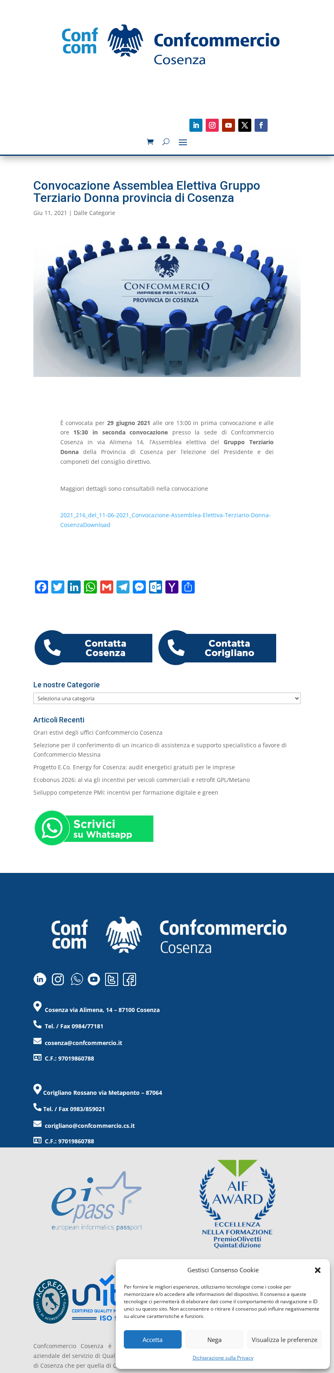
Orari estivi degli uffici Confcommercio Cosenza (98, 732)
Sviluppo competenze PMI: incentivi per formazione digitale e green (125, 792)
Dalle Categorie (94, 213)
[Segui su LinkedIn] (195, 125)
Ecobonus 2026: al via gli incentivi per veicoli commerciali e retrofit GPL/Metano (141, 780)
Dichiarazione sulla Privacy (223, 1357)
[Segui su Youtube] (228, 125)
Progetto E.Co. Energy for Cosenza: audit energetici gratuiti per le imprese (134, 767)
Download (96, 525)
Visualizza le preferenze (284, 1339)
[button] (318, 1270)
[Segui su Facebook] (261, 125)
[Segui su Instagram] (212, 125)
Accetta (153, 1339)
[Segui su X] (244, 125)
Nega (214, 1339)
